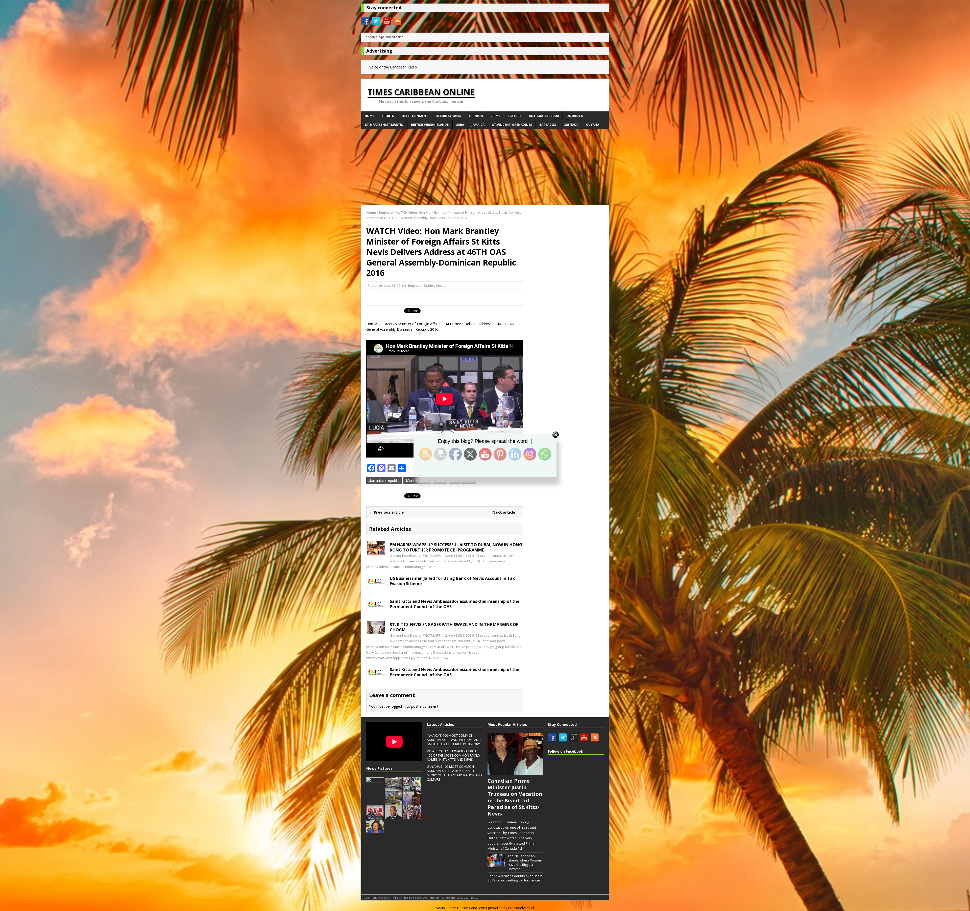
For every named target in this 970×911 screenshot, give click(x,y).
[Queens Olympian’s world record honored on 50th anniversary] (412, 816)
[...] (520, 848)
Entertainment (414, 116)
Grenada (571, 125)
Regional (415, 285)
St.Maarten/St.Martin (384, 125)
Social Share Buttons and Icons (461, 907)
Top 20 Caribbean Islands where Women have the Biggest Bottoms (525, 862)
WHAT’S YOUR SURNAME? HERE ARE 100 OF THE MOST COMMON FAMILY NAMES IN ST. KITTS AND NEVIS (453, 755)
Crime (495, 116)
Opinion (476, 116)
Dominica (575, 116)
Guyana (592, 125)
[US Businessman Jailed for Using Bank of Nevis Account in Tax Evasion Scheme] (376, 585)
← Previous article (386, 512)
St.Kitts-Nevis (434, 285)
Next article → (506, 512)
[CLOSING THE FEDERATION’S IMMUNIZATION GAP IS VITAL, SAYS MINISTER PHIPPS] (375, 830)
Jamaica (478, 125)
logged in (398, 706)
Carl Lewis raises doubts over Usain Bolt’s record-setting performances (515, 878)
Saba (460, 125)
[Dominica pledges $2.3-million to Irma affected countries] (393, 788)
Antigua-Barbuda (544, 116)
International (449, 116)
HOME (369, 116)
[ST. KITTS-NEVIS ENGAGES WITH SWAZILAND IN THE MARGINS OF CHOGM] (376, 631)
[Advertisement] (485, 167)
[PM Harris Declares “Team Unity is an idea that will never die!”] (375, 788)
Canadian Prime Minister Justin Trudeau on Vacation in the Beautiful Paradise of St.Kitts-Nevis (515, 797)
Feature (514, 116)
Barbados (547, 125)
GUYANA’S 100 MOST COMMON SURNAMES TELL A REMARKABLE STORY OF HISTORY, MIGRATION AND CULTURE (454, 773)
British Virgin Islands (430, 125)
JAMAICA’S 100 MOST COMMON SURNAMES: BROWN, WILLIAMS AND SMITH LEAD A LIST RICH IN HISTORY (454, 739)
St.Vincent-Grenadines (512, 125)
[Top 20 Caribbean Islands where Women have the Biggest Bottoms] (496, 864)
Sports (388, 116)
